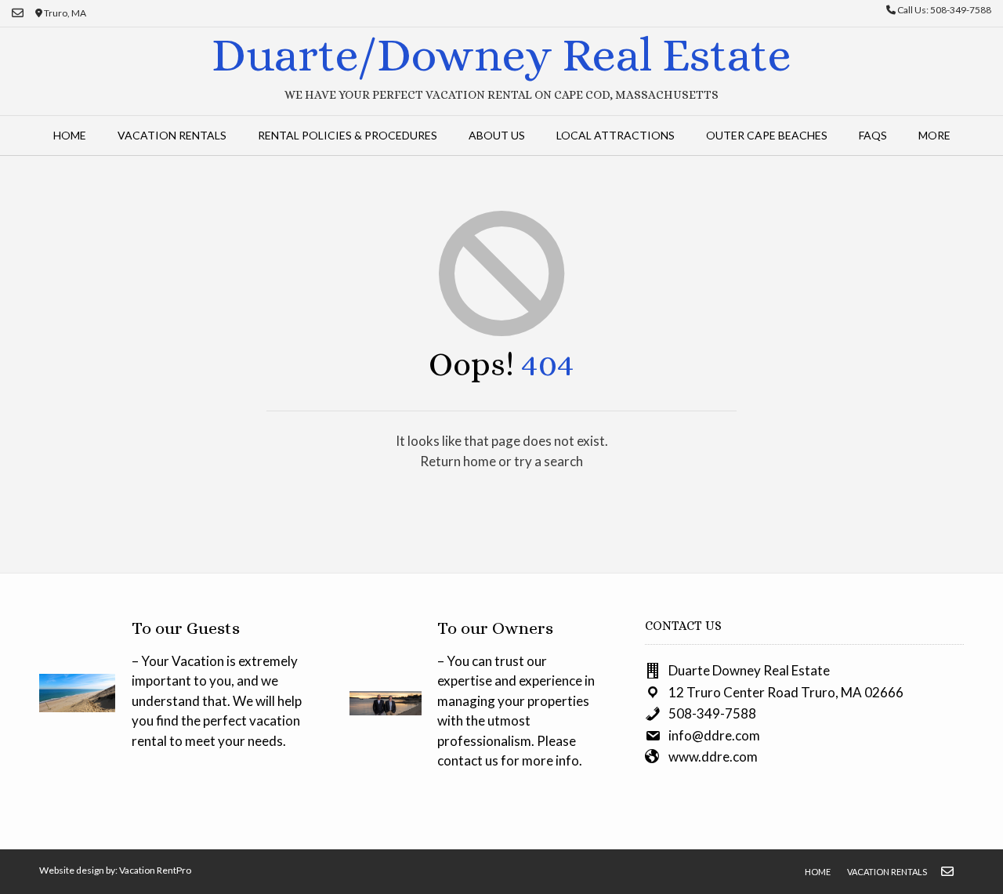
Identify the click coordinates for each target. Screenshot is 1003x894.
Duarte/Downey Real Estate (501, 54)
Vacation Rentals (172, 135)
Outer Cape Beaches (766, 135)
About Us (497, 135)
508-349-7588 (712, 713)
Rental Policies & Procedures (347, 135)
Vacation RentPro (155, 870)
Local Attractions (615, 135)
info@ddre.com (714, 735)
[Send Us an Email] (18, 13)
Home (69, 135)
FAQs (873, 135)
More (934, 135)
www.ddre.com (713, 756)
